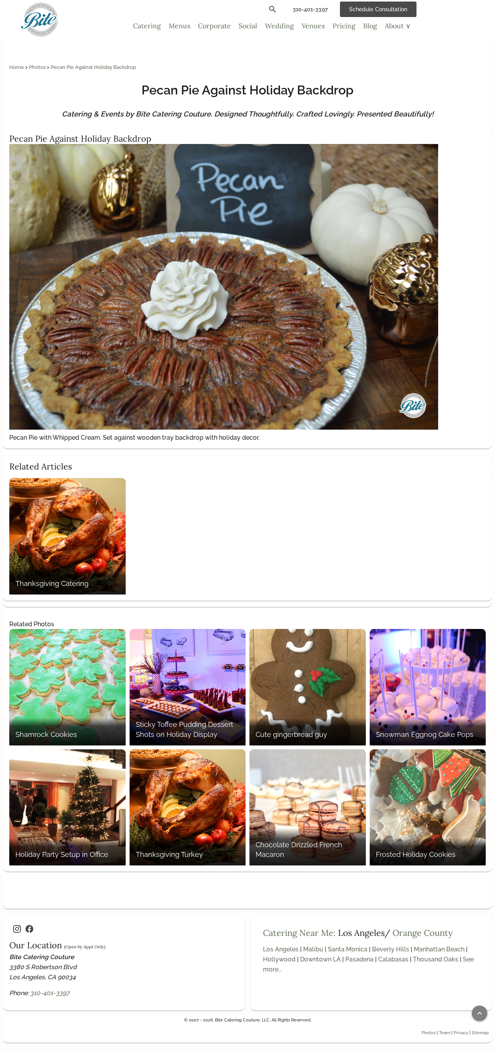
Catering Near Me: (299, 932)
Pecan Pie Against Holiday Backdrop (93, 67)
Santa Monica (347, 949)
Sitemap (480, 1032)
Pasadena (359, 959)
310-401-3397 (50, 993)
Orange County (423, 932)
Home (17, 67)
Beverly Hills (390, 949)
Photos (38, 67)
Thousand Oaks (435, 959)
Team (444, 1032)
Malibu (313, 949)
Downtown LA (320, 959)
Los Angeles (281, 949)
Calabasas (393, 959)
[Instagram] (17, 929)
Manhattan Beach (439, 949)
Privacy (461, 1032)
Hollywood (279, 959)
